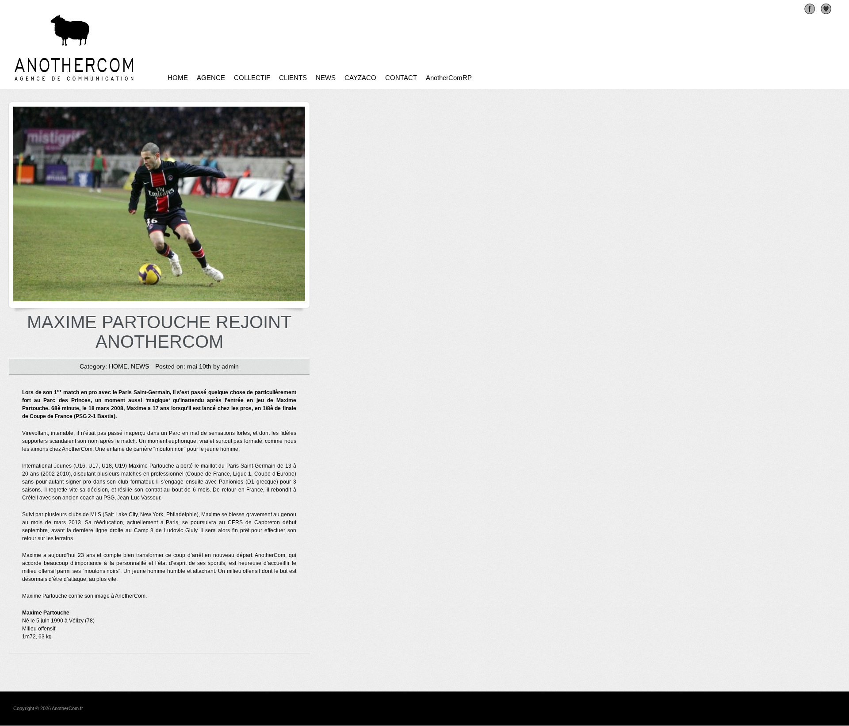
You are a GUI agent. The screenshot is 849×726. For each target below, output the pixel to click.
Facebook (809, 9)
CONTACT (401, 77)
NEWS (326, 77)
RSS (826, 9)
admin (230, 366)
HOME (178, 77)
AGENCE (211, 77)
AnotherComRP (449, 77)
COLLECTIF (252, 77)
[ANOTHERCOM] (96, 80)
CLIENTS (293, 77)
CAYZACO (360, 77)
